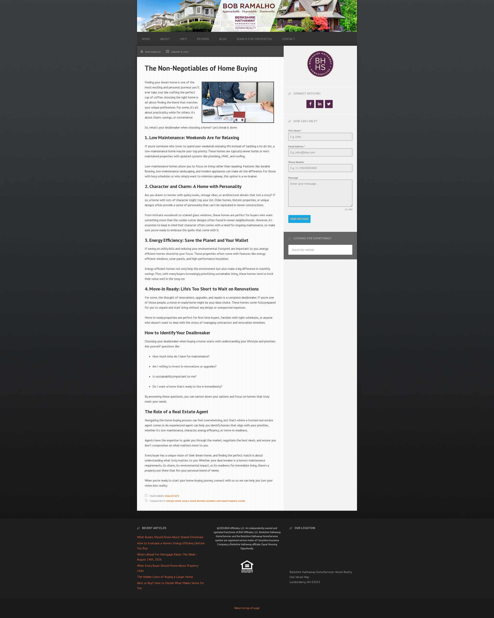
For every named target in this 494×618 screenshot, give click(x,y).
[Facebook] (310, 104)
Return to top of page (247, 608)
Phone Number (296, 162)
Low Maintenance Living (230, 500)
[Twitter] (329, 104)
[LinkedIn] (319, 104)
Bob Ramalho (247, 16)
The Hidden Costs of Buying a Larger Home (165, 577)
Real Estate (172, 495)
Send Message (299, 219)
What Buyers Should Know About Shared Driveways (170, 537)
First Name (295, 130)
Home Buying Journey (202, 500)
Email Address (296, 146)
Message (293, 177)
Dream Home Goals (177, 500)
